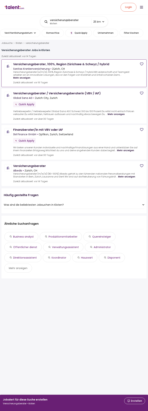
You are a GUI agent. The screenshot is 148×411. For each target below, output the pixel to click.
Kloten (19, 43)
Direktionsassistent (25, 257)
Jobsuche (6, 43)
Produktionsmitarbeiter (63, 236)
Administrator (102, 247)
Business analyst (23, 236)
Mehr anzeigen (21, 77)
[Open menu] (141, 7)
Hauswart (87, 257)
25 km (97, 22)
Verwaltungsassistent (65, 247)
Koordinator (59, 257)
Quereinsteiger (101, 236)
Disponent (114, 257)
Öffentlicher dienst (25, 247)
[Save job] (141, 64)
